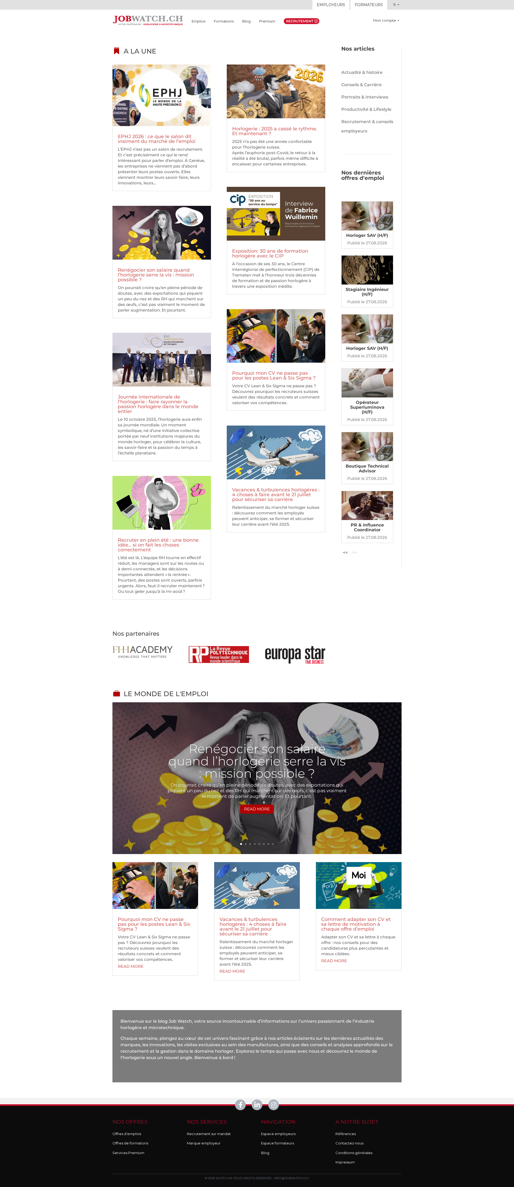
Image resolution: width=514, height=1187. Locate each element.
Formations (224, 21)
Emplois (198, 21)
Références (345, 1134)
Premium (267, 21)
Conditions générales (353, 1153)
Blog (246, 21)
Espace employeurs (278, 1134)
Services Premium (128, 1153)
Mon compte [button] (385, 20)
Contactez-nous (349, 1143)
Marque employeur (204, 1143)
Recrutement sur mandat (209, 1134)
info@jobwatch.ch (291, 1178)
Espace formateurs (277, 1143)
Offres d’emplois (126, 1134)
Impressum (345, 1162)
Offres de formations (130, 1143)
